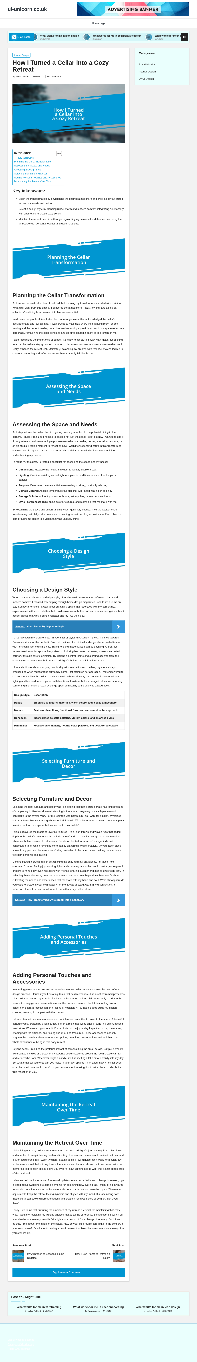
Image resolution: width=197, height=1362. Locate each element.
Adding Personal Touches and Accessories (37, 177)
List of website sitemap (21, 1339)
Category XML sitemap (21, 1344)
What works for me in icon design (158, 1307)
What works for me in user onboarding (98, 1307)
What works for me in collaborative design (88, 35)
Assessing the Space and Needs (32, 165)
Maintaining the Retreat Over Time (32, 181)
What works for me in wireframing (39, 1307)
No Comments (54, 76)
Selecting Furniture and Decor (30, 173)
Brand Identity (147, 64)
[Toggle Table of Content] (57, 153)
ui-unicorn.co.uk (27, 9)
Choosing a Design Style (27, 169)
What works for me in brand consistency (149, 35)
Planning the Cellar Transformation (33, 161)
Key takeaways (26, 157)
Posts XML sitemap (19, 1348)
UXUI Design (146, 78)
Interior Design (21, 55)
